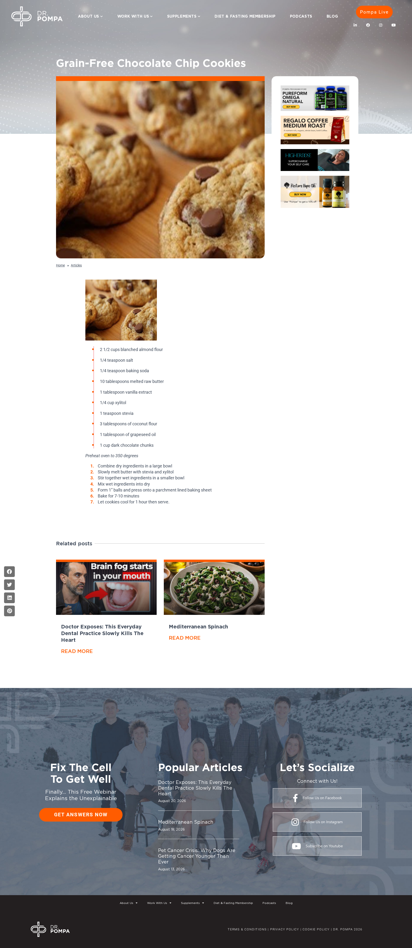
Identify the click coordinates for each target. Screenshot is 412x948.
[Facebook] (368, 25)
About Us (88, 16)
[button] (9, 571)
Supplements (182, 16)
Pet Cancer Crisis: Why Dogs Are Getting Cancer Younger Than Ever (196, 856)
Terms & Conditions (247, 929)
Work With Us (133, 16)
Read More (77, 651)
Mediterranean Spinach (198, 626)
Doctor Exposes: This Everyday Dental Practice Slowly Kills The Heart (102, 633)
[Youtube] (393, 25)
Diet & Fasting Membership (245, 16)
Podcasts (301, 16)
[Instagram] (381, 25)
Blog (332, 16)
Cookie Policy (316, 929)
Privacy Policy (284, 929)
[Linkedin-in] (355, 25)
